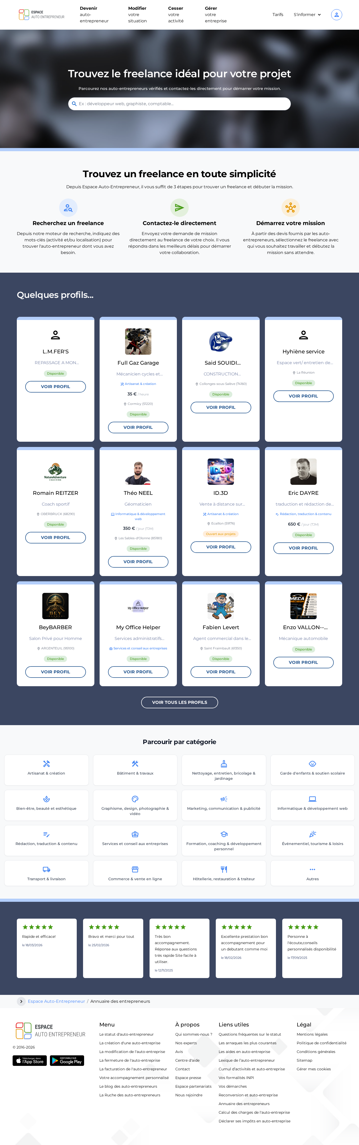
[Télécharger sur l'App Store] (30, 1060)
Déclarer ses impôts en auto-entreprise (254, 1121)
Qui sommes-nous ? (193, 1034)
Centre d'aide (187, 1060)
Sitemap (304, 1060)
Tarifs (278, 14)
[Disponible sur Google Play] (67, 1060)
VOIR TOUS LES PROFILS (179, 702)
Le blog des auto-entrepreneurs (128, 1086)
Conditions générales (316, 1051)
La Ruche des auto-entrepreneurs (129, 1095)
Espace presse (188, 1077)
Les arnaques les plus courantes (247, 1043)
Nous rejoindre (188, 1095)
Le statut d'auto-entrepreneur (126, 1034)
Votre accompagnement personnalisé (134, 1077)
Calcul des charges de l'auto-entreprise (254, 1112)
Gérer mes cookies (314, 1069)
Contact (182, 1069)
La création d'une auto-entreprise (129, 1043)
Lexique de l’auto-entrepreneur (247, 1060)
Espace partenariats (193, 1086)
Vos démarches (233, 1086)
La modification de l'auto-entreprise (132, 1051)
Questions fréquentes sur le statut (250, 1034)
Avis (179, 1051)
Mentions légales (312, 1034)
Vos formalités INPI (236, 1077)
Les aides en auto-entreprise (244, 1051)
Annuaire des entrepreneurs (244, 1103)
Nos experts (186, 1043)
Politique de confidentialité (321, 1043)
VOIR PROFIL (55, 386)
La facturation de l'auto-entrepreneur (133, 1069)
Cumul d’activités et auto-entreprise (252, 1069)
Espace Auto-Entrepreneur (56, 1001)
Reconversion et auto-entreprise (248, 1095)
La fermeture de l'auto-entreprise (129, 1060)
